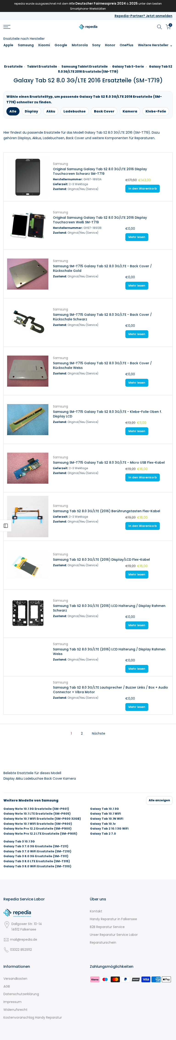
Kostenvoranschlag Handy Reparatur (32, 1017)
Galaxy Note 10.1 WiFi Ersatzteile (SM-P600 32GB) (42, 819)
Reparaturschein (103, 942)
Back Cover (104, 111)
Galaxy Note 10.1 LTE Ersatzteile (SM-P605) (37, 814)
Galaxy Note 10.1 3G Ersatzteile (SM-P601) (36, 809)
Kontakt (96, 911)
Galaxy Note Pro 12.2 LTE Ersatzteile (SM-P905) (40, 834)
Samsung (26, 45)
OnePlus (126, 45)
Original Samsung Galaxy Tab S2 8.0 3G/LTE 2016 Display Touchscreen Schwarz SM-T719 (100, 171)
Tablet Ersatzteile (42, 66)
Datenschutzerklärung (21, 994)
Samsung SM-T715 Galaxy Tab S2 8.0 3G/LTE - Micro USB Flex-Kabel (109, 462)
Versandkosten (15, 978)
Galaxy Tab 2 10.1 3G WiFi (109, 828)
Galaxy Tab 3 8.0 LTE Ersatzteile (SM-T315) (36, 861)
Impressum (12, 1002)
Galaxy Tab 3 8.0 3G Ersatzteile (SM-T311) (35, 856)
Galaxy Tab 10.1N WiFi (106, 819)
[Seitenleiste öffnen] (5, 525)
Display (31, 111)
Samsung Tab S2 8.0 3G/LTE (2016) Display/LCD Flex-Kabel (101, 559)
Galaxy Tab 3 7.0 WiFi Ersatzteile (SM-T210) (37, 851)
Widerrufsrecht (15, 1009)
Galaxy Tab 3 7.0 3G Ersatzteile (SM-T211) (35, 846)
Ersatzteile (13, 66)
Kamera (130, 111)
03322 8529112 (21, 949)
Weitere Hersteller (153, 45)
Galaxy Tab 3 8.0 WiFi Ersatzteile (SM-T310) (37, 866)
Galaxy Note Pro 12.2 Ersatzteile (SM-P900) (37, 828)
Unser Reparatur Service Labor (114, 934)
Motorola (80, 45)
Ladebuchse (74, 111)
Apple (8, 45)
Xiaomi (44, 45)
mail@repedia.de (23, 939)
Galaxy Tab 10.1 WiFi (105, 814)
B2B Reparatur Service (107, 927)
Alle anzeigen (159, 800)
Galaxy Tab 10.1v (103, 824)
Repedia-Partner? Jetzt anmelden (143, 16)
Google (61, 45)
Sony (96, 45)
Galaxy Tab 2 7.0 (103, 834)
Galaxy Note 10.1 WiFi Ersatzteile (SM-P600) (37, 824)
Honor (110, 45)
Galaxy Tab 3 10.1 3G (19, 841)
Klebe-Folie (156, 111)
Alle (12, 111)
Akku (50, 111)
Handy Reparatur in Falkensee (113, 919)
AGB (6, 986)
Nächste (98, 733)
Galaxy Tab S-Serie (128, 66)
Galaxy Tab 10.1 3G (104, 809)
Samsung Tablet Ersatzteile (84, 66)
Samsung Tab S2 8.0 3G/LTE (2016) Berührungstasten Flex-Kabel (106, 511)
